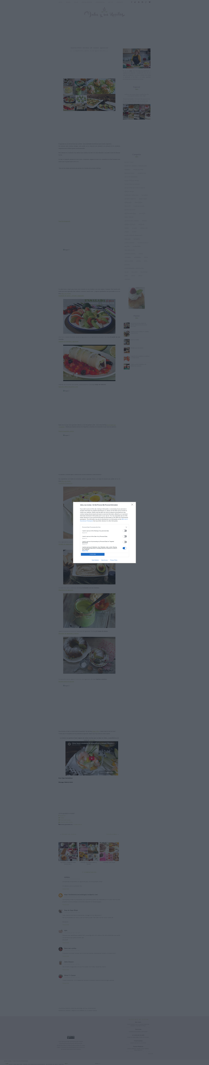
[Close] (132, 505)
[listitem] (104, 527)
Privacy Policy (113, 560)
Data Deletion (95, 560)
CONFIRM (93, 554)
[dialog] (104, 532)
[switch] (125, 531)
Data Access (104, 560)
